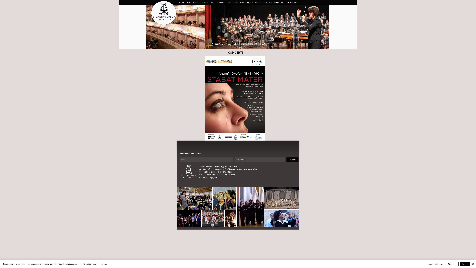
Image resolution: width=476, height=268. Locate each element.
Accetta (465, 264)
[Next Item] (324, 26)
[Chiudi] (473, 264)
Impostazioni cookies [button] (436, 264)
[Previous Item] (150, 26)
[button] (188, 2)
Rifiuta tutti (452, 264)
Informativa (102, 264)
